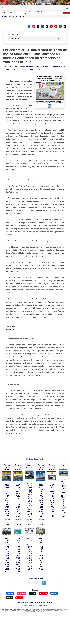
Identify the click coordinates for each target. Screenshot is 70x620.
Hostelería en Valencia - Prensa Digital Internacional (35, 602)
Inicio (5, 16)
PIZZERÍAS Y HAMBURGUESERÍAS (41, 609)
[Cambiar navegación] (66, 8)
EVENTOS (27, 609)
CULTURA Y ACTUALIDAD (11, 610)
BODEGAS (60, 609)
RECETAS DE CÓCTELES (31, 610)
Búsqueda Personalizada (35, 578)
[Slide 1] (49, 106)
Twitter (33, 593)
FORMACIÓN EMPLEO (49, 610)
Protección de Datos (54, 607)
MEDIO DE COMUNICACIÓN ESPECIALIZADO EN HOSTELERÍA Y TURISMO (14, 609)
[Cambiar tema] (2, 7)
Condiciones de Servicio (42, 607)
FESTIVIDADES (43, 610)
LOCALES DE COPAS (55, 609)
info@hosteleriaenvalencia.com (26, 607)
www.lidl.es (10, 329)
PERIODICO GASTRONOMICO (58, 610)
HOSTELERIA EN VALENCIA (39, 611)
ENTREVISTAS (38, 610)
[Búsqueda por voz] (40, 583)
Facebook (10, 593)
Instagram (22, 593)
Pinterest (44, 593)
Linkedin (54, 593)
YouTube (20, 597)
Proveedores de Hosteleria (17, 16)
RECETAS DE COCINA (23, 610)
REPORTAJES (17, 610)
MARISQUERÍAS (49, 609)
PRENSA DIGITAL (32, 611)
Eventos (64, 465)
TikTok (10, 597)
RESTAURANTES (32, 609)
